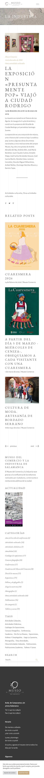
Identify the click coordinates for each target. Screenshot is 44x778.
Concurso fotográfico (12, 560)
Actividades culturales (13, 193)
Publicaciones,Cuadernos (14, 647)
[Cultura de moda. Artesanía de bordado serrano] (22, 390)
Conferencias (9, 564)
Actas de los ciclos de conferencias (16, 538)
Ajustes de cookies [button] (9, 773)
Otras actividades (22, 641)
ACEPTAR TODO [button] (23, 773)
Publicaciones (10, 600)
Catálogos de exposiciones (13, 555)
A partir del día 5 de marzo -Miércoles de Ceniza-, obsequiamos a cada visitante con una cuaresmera (21, 353)
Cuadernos (9, 634)
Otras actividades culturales (15, 63)
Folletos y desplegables (13, 582)
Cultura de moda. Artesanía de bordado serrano (19, 416)
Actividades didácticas (13, 546)
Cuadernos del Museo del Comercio (17, 569)
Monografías (9, 591)
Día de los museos (11, 573)
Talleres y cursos (10, 609)
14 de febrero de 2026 (13, 282)
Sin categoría (9, 604)
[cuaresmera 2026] (22, 246)
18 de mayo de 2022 (12, 428)
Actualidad (9, 551)
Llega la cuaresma (11, 586)
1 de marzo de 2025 (12, 372)
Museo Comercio (29, 282)
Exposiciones (9, 578)
